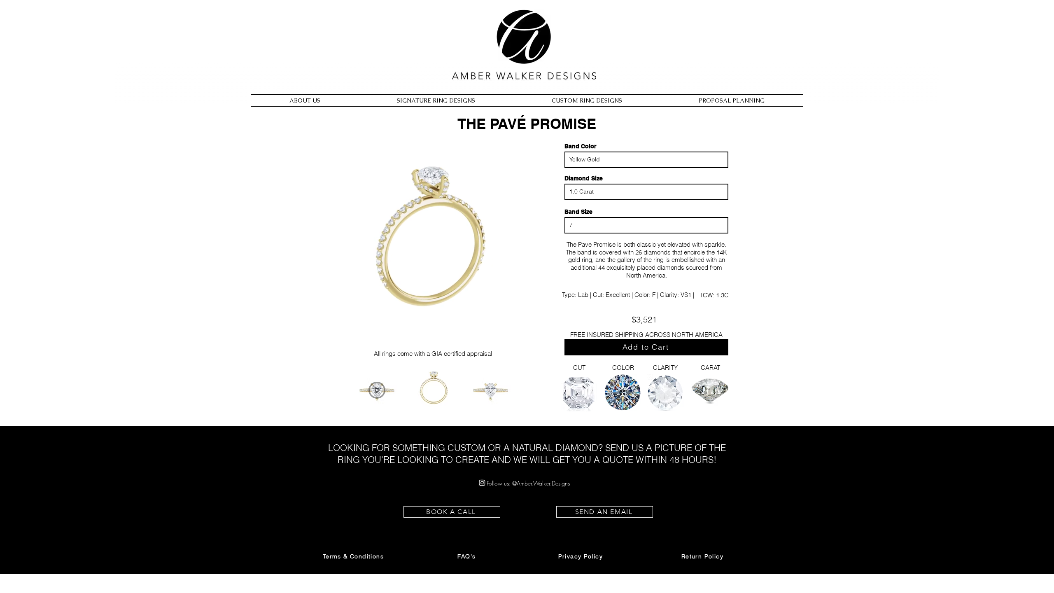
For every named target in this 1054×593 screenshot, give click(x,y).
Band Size (578, 212)
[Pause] (336, 350)
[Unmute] (350, 350)
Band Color (580, 146)
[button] (354, 556)
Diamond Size (583, 178)
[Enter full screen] (530, 350)
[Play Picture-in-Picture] (516, 350)
